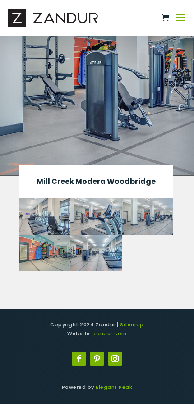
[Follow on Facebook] (79, 359)
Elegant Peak (114, 387)
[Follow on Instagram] (115, 359)
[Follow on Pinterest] (97, 359)
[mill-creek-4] (147, 234)
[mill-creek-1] (96, 270)
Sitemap (132, 324)
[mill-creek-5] (45, 270)
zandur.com (110, 333)
